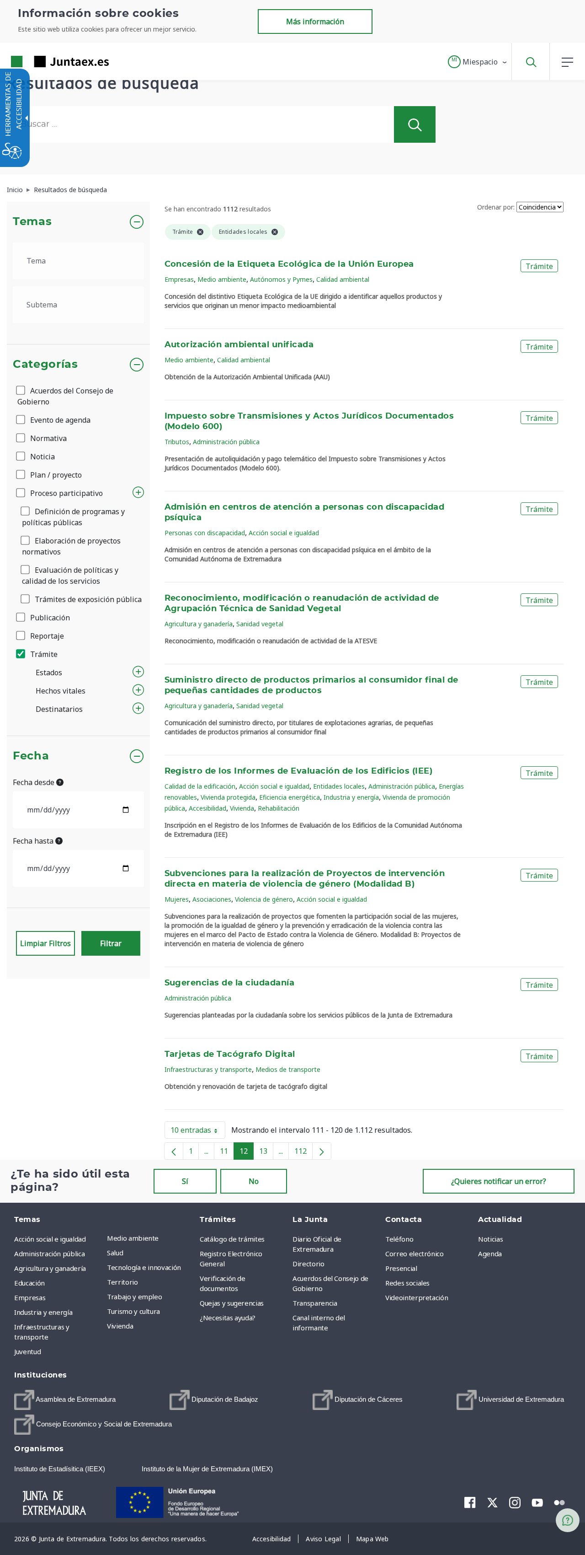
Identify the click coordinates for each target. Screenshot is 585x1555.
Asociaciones (211, 899)
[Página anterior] (173, 1151)
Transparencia (314, 1302)
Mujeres (177, 899)
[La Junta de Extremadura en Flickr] (559, 1502)
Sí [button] (185, 1181)
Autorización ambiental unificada (239, 345)
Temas (32, 221)
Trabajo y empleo (134, 1296)
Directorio (308, 1263)
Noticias (490, 1238)
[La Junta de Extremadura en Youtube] (537, 1502)
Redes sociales (407, 1282)
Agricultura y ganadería (199, 623)
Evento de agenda (59, 420)
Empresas (179, 279)
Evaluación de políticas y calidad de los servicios (70, 575)
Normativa (47, 438)
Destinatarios (59, 709)
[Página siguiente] (321, 1151)
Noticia (41, 457)
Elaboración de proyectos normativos (71, 546)
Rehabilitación (278, 808)
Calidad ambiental (342, 279)
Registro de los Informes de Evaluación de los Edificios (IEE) (299, 771)
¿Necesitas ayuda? (227, 1317)
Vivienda (242, 808)
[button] (477, 62)
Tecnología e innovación (144, 1267)
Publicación (49, 618)
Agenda (490, 1253)
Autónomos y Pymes (281, 279)
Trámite (43, 654)
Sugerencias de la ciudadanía (230, 983)
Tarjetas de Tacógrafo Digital (230, 1054)
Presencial (401, 1268)
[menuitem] (151, 1238)
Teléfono (399, 1238)
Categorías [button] (45, 364)
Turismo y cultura (133, 1311)
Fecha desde (34, 782)
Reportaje (46, 636)
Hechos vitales (60, 691)
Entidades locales (339, 786)
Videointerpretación (416, 1297)
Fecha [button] (31, 756)
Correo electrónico (414, 1253)
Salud (115, 1252)
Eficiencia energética (289, 797)
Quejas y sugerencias (232, 1302)
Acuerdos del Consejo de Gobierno (65, 396)
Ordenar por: (496, 207)
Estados (49, 672)
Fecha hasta (34, 841)
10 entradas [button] (197, 1132)
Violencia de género (264, 899)
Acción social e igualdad (284, 532)
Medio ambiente (221, 279)
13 (266, 1153)
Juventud (27, 1351)
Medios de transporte (287, 1069)
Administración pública (226, 441)
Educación (29, 1282)
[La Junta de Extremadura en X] (492, 1502)
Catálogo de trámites (232, 1238)
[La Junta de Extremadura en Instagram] (515, 1502)
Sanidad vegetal (259, 623)
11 (227, 1153)
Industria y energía (351, 797)
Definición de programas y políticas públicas (73, 516)
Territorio (122, 1281)
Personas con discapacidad (205, 532)
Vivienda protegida (228, 797)
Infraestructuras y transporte (208, 1069)
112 (303, 1153)
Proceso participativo (65, 493)
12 (246, 1153)
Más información (315, 21)
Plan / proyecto (55, 475)
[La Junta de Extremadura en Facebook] (470, 1502)
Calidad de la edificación (200, 786)
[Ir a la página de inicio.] (43, 62)
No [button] (254, 1181)
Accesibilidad (207, 808)
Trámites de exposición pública (87, 599)
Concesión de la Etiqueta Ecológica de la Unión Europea (289, 264)
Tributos (177, 441)
